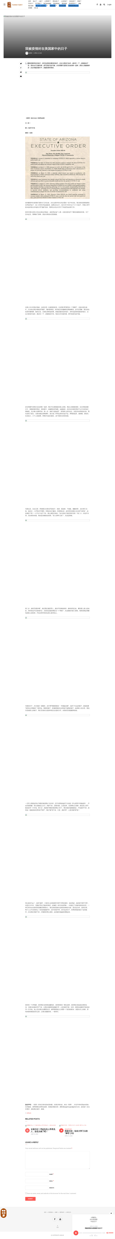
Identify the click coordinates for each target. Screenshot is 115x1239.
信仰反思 (71, 1)
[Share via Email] (21, 76)
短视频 (30, 8)
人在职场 (63, 1)
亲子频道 (37, 3)
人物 (40, 1)
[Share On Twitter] (21, 63)
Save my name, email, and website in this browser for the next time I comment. (51, 1193)
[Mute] (107, 1233)
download (68, 1129)
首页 (29, 1)
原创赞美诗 (72, 3)
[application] (93, 1233)
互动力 (30, 3)
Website (51, 1187)
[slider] (111, 1232)
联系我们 (50, 1212)
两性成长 (55, 1)
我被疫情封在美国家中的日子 (93, 1228)
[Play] (75, 1233)
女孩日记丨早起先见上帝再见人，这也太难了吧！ (43, 1130)
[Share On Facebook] (21, 68)
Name (51, 1174)
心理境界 (47, 1)
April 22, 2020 (93, 1226)
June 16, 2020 (34, 1134)
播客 (56, 1212)
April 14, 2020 (68, 1136)
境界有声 (62, 1212)
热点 (34, 1)
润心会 (36, 8)
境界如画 (29, 1113)
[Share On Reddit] (21, 72)
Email (51, 1181)
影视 (79, 1)
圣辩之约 (68, 1212)
